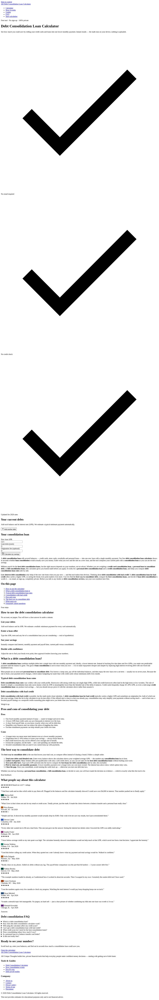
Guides (8, 12)
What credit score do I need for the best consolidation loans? (25, 930)
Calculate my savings (11, 554)
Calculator (9, 8)
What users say (11, 601)
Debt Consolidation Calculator (17, 965)
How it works (11, 10)
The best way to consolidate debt (18, 599)
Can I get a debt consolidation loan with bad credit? (22, 928)
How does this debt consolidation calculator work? (21, 924)
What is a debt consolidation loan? (15, 922)
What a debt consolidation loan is (18, 591)
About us (9, 981)
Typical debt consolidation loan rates (19, 593)
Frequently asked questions (15, 603)
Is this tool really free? (11, 936)
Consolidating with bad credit (16, 595)
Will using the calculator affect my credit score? (20, 926)
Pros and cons (11, 597)
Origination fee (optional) (10, 549)
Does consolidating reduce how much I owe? (19, 932)
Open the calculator (8, 950)
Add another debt (10, 529)
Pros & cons (10, 969)
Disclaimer (10, 989)
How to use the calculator (15, 589)
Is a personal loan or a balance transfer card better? (21, 934)
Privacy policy (11, 985)
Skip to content (6, 2)
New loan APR (6, 539)
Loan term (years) (7, 544)
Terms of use (10, 987)
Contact (8, 983)
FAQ (7, 14)
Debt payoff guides (13, 972)
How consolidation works (15, 967)
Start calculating (11, 16)
